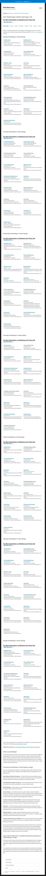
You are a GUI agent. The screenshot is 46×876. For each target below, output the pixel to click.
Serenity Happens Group (29, 141)
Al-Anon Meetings (10, 865)
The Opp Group (27, 210)
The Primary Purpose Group (10, 153)
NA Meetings (9, 862)
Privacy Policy (12, 871)
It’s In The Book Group (28, 85)
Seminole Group (7, 447)
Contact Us (6, 872)
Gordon (14, 743)
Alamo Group (26, 108)
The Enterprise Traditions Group (10, 176)
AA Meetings (16, 13)
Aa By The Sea (27, 719)
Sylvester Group (7, 222)
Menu (40, 8)
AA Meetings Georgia (24, 13)
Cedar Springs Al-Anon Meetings (33, 747)
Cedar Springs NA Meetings (20, 747)
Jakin (17, 743)
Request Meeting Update (30, 871)
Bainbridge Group (7, 243)
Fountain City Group (8, 527)
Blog (7, 867)
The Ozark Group (7, 51)
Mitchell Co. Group (8, 62)
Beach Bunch (7, 730)
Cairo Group (26, 62)
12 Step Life (37, 871)
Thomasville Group (8, 97)
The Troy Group (7, 210)
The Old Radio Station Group (30, 97)
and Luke (25, 743)
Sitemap (23, 871)
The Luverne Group (28, 515)
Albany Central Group (8, 74)
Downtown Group (7, 719)
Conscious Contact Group (9, 120)
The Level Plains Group (28, 51)
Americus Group (7, 323)
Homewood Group (8, 187)
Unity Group (6, 85)
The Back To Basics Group (9, 425)
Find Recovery (9, 7)
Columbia (21, 743)
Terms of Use (18, 871)
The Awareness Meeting (9, 141)
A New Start (6, 108)
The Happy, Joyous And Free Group (11, 391)
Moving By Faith (27, 266)
